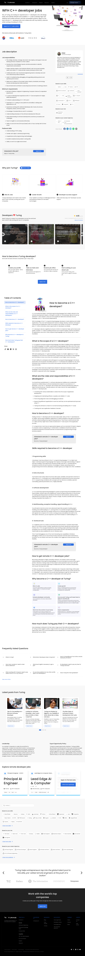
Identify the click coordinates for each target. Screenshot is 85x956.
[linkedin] (67, 129)
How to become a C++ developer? (14, 302)
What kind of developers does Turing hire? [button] (44, 657)
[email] (76, 129)
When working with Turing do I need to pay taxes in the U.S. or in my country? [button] (17, 672)
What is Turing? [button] (10, 657)
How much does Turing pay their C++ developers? (14, 341)
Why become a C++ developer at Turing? (14, 335)
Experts (52, 2)
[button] (69, 61)
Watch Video (26, 168)
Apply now (38, 151)
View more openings (68, 784)
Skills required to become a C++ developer (14, 324)
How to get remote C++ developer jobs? (14, 329)
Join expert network (74, 2)
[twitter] (70, 129)
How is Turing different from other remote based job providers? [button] (71, 657)
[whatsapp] (73, 129)
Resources (47, 2)
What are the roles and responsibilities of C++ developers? (11, 313)
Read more (10, 726)
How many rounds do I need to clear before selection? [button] (15, 665)
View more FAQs (6, 679)
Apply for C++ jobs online (11, 26)
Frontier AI (27, 2)
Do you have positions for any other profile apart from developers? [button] (44, 672)
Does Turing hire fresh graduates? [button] (69, 672)
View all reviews (79, 220)
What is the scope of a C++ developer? (12, 307)
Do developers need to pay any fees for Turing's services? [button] (70, 665)
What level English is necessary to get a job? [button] (43, 665)
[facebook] (64, 129)
